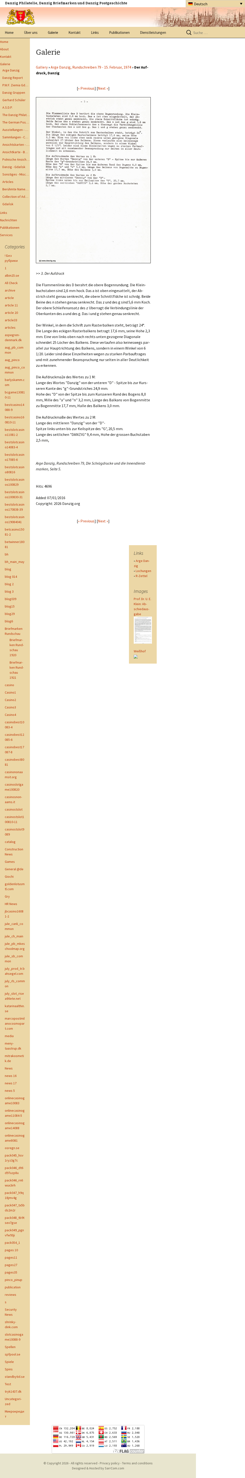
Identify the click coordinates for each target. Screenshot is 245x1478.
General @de (14, 869)
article (9, 298)
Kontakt (74, 32)
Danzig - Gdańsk (13, 167)
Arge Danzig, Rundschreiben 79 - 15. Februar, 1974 (91, 67)
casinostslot (13, 809)
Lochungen (143, 571)
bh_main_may (14, 562)
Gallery (42, 67)
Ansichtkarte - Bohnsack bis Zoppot (16, 152)
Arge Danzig (11, 70)
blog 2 (9, 584)
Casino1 (10, 692)
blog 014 (11, 576)
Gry (7, 896)
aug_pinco (12, 360)
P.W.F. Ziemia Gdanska (16, 85)
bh (6, 554)
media (9, 1036)
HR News (11, 904)
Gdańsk (7, 204)
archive (10, 290)
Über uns (31, 32)
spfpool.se (12, 1354)
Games (10, 861)
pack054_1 (12, 1242)
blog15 (10, 606)
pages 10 (11, 1250)
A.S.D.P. (7, 107)
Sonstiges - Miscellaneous (16, 174)
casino (9, 685)
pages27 (11, 1265)
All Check (11, 283)
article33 (11, 320)
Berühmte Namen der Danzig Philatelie (16, 189)
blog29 (10, 614)
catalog (10, 842)
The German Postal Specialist (16, 122)
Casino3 (10, 707)
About (4, 49)
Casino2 (10, 700)
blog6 (9, 621)
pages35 (11, 1272)
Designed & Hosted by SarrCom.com (98, 1468)
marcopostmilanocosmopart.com (15, 1023)
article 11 (11, 305)
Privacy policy (110, 1463)
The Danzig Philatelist (16, 115)
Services (6, 235)
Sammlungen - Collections (16, 137)
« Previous (86, 88)
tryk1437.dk (13, 1391)
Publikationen (119, 32)
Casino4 (10, 715)
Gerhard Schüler (14, 100)
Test (8, 1384)
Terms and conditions (137, 1463)
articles (10, 327)
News (9, 1068)
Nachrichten (8, 220)
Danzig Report (12, 78)
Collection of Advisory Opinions (16, 196)
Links (95, 32)
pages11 (11, 1257)
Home (9, 32)
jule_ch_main (14, 936)
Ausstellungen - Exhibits (16, 130)
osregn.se (12, 1148)
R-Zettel (141, 576)
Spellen (10, 1347)
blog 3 (9, 591)
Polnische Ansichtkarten (16, 159)
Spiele (9, 1362)
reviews (10, 1294)
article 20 (11, 312)
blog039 (10, 599)
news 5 (10, 1090)
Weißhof (140, 651)
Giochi (9, 876)
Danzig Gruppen (13, 92)
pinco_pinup (13, 1280)
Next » (103, 88)
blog (8, 569)
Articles (7, 182)
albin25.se (12, 275)
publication (13, 1287)
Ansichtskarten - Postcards (16, 144)
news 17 (11, 1083)
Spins (9, 1369)
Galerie (53, 32)
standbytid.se (15, 1376)
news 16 (11, 1076)
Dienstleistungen (153, 32)
